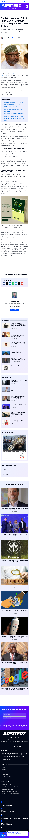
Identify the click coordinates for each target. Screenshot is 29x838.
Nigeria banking (23, 274)
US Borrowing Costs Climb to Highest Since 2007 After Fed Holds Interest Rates (19, 389)
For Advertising (4, 823)
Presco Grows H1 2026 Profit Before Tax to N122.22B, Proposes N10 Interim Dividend (14, 561)
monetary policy (16, 274)
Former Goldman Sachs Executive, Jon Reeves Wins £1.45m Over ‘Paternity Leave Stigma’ (18, 397)
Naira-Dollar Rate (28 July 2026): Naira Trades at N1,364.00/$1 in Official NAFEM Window (14, 611)
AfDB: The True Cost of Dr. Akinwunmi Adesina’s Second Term (18, 359)
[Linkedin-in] (24, 1)
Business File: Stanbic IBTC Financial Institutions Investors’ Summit (18, 405)
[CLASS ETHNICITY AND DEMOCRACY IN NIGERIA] (14, 223)
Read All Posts (14, 309)
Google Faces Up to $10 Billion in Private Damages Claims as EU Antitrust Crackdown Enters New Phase (14, 689)
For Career (3, 829)
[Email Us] (1, 802)
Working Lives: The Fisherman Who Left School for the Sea (18, 352)
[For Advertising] (1, 821)
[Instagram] (26, 1)
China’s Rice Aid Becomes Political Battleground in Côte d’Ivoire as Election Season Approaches (18, 413)
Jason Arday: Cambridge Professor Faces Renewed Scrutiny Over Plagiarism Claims (18, 422)
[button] (27, 6)
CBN (15, 273)
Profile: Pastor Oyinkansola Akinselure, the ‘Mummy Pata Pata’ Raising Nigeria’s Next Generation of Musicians (18, 325)
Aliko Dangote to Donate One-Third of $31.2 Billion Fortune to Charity (14, 663)
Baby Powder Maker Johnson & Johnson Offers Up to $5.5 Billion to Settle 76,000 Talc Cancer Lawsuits (14, 637)
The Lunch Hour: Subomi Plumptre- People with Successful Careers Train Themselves (19, 343)
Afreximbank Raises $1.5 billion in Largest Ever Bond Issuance (14, 586)
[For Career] (1, 827)
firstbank (10, 274)
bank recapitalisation (9, 273)
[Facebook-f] (21, 1)
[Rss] (27, 1)
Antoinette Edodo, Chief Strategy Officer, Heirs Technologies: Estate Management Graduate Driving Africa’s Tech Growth (18, 334)
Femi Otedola (19, 273)
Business (5, 469)
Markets (5, 471)
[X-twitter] (22, 1)
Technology (5, 474)
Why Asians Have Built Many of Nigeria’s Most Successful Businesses (17, 367)
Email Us (2, 804)
